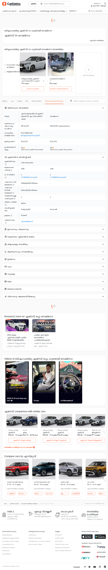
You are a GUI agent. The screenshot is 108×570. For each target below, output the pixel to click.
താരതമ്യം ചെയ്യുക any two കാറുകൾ (18, 447)
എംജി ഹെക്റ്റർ (65, 482)
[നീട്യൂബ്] (94, 567)
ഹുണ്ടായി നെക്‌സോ (57, 79)
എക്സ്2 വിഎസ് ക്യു (22, 440)
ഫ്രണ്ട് (11, 493)
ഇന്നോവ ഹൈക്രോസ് (65, 493)
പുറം (12, 101)
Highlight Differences (14, 72)
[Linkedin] (105, 567)
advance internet (36, 101)
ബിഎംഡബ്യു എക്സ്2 (30, 79)
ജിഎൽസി (96, 432)
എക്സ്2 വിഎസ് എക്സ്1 (56, 440)
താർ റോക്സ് (38, 493)
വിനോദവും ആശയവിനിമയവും (54, 101)
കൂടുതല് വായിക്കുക (97, 40)
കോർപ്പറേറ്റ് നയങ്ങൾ (8, 547)
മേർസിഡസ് (96, 430)
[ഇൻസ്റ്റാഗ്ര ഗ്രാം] (100, 567)
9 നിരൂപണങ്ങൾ (38, 149)
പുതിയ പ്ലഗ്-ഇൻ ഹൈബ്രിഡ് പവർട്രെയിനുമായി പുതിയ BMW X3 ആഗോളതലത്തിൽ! (41, 340)
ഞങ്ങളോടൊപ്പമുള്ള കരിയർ (10, 538)
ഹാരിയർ (75, 493)
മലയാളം (96, 3)
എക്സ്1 (60, 432)
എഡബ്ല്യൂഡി (27, 221)
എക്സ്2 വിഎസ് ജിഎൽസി (91, 440)
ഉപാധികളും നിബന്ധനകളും (10, 541)
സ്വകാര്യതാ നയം (8, 544)
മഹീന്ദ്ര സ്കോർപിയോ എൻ (42, 482)
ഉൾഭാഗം (4, 101)
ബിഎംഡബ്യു (62, 430)
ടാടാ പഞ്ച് (90, 482)
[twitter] (89, 567)
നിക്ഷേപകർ (5, 550)
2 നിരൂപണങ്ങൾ (67, 149)
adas (26, 101)
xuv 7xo (49, 493)
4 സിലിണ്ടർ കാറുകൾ (29, 177)
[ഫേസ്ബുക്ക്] (84, 567)
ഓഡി (25, 430)
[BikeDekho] (86, 546)
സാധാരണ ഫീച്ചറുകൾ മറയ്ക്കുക (15, 66)
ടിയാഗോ (102, 493)
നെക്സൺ (23, 493)
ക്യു (25, 432)
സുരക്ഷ (19, 101)
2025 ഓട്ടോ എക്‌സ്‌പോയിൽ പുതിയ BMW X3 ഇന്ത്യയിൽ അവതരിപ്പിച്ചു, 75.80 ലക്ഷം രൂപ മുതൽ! (16, 340)
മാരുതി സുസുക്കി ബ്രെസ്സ (15, 482)
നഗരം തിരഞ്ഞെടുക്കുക (97, 11)
